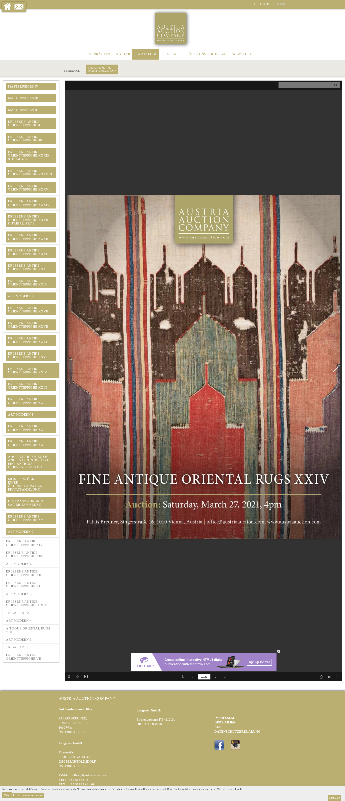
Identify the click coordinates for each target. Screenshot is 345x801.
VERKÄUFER (99, 54)
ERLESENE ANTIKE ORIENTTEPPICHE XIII (24, 554)
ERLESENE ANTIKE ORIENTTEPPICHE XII (23, 573)
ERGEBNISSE (173, 54)
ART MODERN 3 (19, 639)
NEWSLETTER (244, 54)
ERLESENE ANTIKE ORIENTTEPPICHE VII (23, 656)
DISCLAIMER (225, 722)
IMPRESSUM (224, 718)
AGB (217, 727)
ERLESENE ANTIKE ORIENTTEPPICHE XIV (25, 543)
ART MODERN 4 (19, 620)
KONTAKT (219, 54)
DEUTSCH (261, 4)
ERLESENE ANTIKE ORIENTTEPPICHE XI (23, 584)
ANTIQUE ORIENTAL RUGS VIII (28, 630)
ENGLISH (278, 4)
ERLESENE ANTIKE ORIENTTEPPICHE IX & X (26, 603)
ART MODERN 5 (19, 594)
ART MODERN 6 (19, 564)
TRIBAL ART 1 (17, 647)
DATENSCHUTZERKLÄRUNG (237, 731)
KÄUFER (123, 54)
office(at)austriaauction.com (89, 775)
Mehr (7, 795)
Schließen (334, 798)
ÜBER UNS (197, 54)
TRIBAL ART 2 (17, 612)
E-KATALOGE (146, 54)
